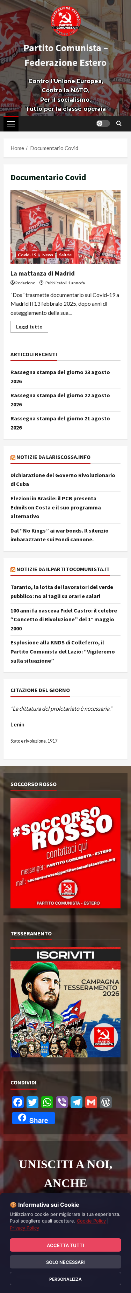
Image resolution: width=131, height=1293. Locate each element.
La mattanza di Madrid (65, 227)
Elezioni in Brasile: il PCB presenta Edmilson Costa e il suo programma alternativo (55, 507)
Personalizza (65, 1279)
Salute (65, 254)
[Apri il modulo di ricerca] (119, 123)
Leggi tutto (32, 325)
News (47, 254)
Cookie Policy (91, 1221)
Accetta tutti (65, 1245)
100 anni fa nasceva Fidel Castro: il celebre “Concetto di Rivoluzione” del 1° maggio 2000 (63, 619)
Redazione (25, 282)
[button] (11, 124)
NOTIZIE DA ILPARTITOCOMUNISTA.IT (63, 569)
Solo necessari (65, 1262)
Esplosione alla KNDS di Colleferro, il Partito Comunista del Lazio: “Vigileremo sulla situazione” (62, 651)
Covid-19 (27, 254)
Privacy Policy (24, 1228)
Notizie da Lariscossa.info (53, 456)
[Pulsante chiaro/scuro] (103, 123)
